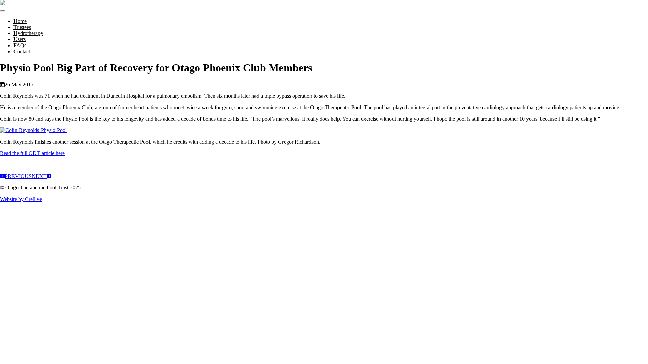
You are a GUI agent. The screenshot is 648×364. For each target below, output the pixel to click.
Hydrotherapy (28, 33)
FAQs (20, 45)
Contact (22, 51)
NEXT (39, 176)
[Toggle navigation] (2, 11)
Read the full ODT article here (32, 153)
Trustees (22, 27)
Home (20, 21)
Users (20, 39)
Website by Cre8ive (21, 199)
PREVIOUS (18, 176)
